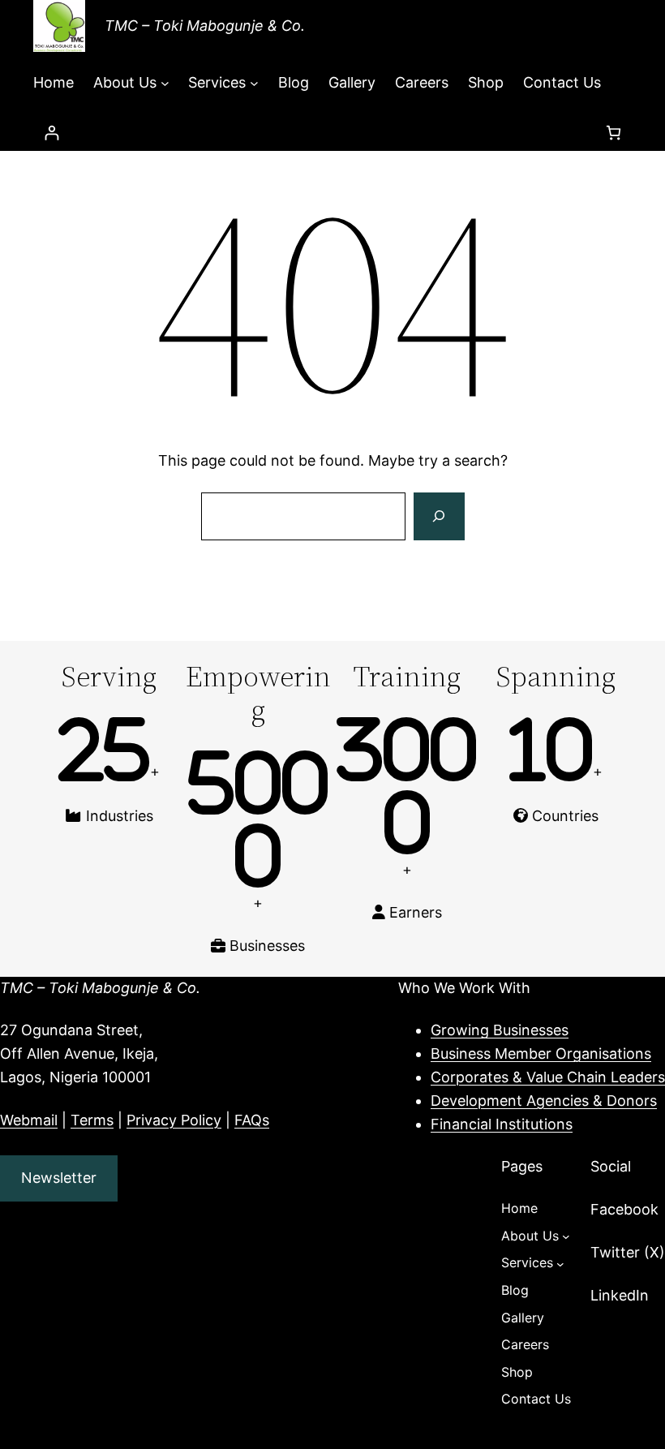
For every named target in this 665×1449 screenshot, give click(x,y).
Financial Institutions (502, 1124)
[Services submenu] (254, 83)
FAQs (251, 1120)
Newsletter (59, 1177)
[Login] (51, 132)
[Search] (439, 516)
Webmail (29, 1120)
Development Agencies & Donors (544, 1100)
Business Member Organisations (541, 1053)
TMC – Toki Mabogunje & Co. (205, 25)
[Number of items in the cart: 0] (613, 132)
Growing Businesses (499, 1029)
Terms (92, 1120)
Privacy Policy (174, 1120)
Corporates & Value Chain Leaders (548, 1077)
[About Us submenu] (165, 83)
